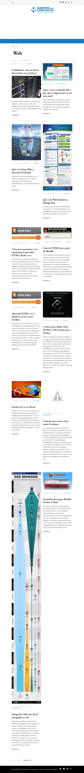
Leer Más (15, 115)
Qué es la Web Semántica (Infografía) (55, 201)
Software (36, 401)
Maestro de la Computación (30, 769)
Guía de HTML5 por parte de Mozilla (56, 249)
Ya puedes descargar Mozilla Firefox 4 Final (57, 501)
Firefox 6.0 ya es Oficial (23, 407)
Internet (29, 64)
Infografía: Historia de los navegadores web (25, 716)
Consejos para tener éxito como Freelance (56, 422)
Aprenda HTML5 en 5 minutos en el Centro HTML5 (23, 316)
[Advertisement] (42, 26)
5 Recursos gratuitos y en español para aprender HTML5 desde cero (24, 252)
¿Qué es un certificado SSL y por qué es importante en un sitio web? (57, 93)
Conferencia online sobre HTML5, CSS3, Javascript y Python (57, 329)
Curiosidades (61, 83)
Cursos (37, 243)
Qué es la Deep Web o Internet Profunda (22, 171)
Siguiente (26, 760)
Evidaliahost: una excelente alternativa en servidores (25, 71)
